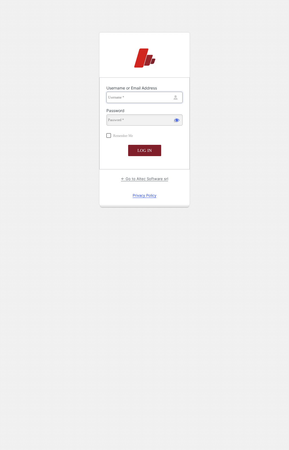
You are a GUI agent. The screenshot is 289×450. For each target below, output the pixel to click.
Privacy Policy (144, 195)
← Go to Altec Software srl (144, 178)
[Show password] (177, 120)
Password (115, 110)
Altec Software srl (144, 59)
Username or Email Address (131, 88)
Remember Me (123, 136)
